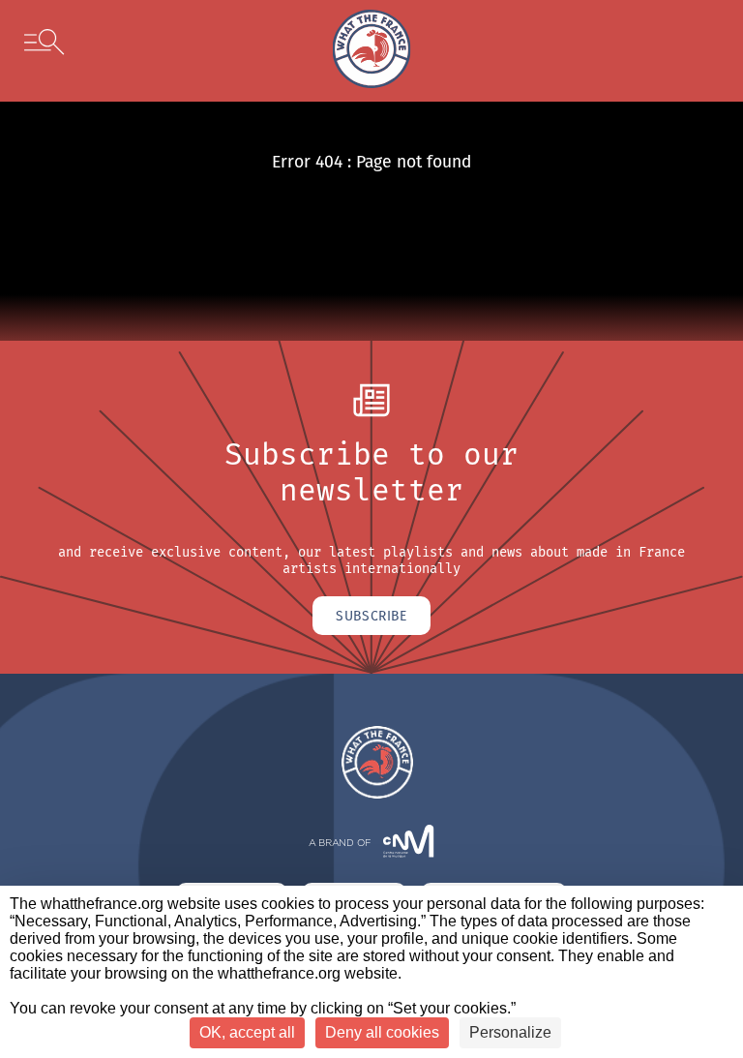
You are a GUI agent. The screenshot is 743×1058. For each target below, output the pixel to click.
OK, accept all (247, 1032)
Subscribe (371, 615)
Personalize (510, 1032)
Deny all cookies (382, 1032)
